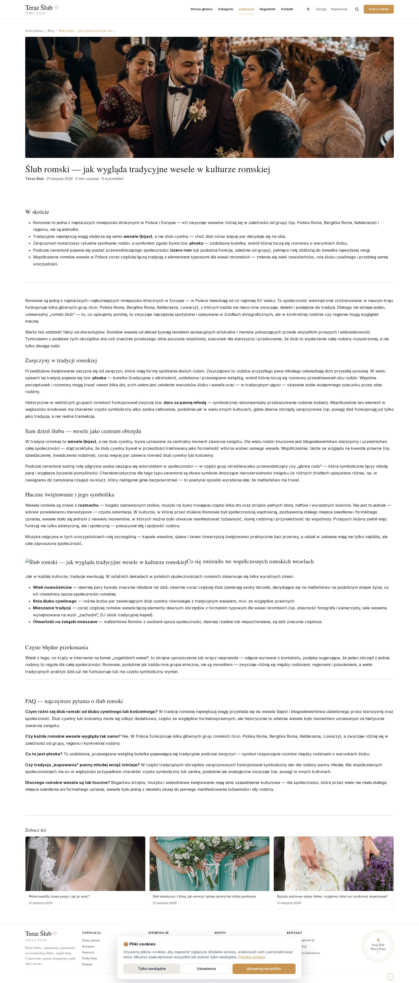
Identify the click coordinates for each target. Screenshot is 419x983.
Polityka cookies (251, 957)
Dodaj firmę (378, 9)
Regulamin (267, 9)
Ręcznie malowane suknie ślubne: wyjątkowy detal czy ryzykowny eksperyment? (332, 896)
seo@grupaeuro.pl (303, 940)
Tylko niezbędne (152, 969)
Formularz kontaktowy (306, 953)
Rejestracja (339, 9)
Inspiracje (246, 9)
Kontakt (287, 9)
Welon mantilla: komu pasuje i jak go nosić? (59, 896)
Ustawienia (206, 969)
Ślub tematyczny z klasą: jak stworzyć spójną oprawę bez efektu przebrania (204, 896)
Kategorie (225, 9)
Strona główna (201, 9)
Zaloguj (321, 9)
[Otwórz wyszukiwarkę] (357, 9)
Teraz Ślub (38, 933)
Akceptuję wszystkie (264, 969)
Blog (51, 30)
